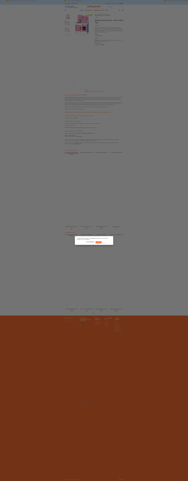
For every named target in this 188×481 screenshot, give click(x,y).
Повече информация (90, 241)
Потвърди (99, 242)
